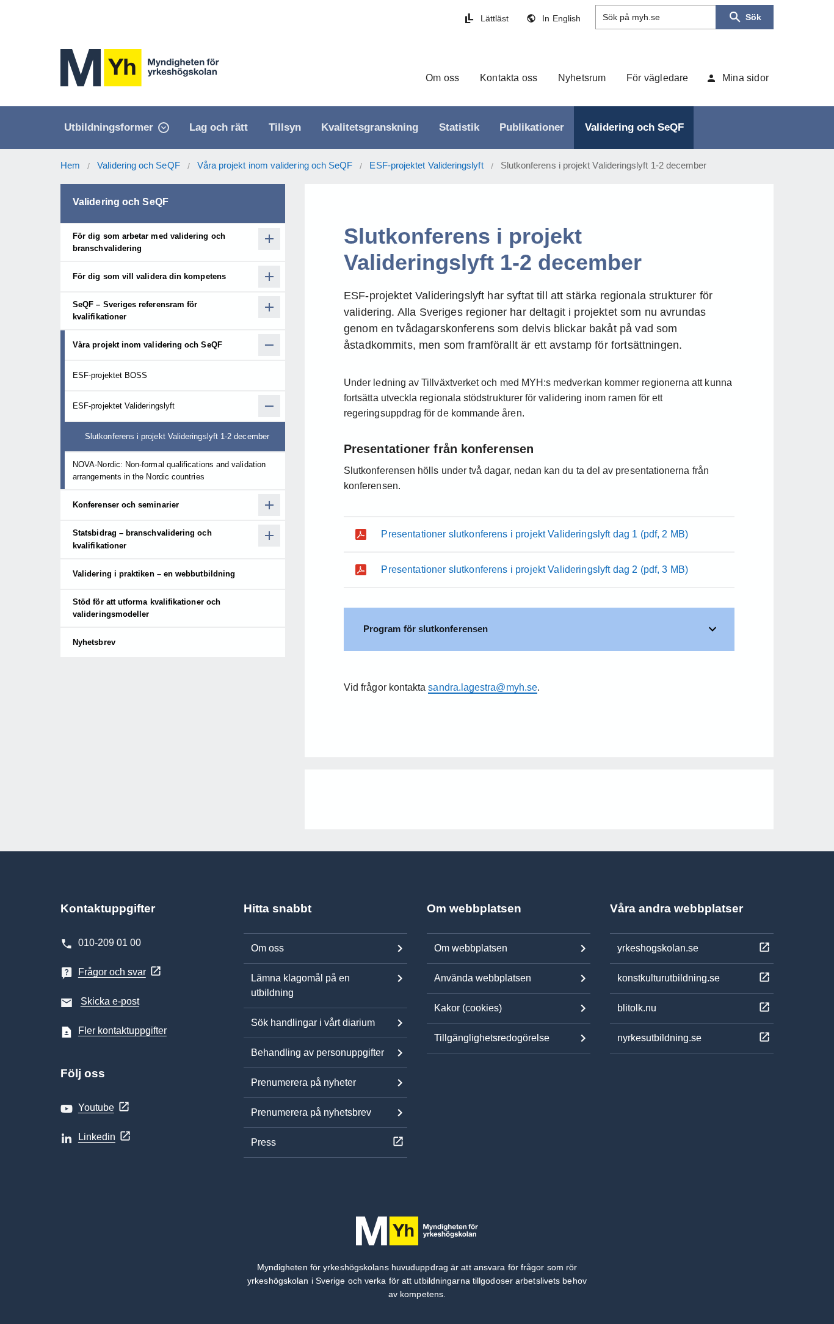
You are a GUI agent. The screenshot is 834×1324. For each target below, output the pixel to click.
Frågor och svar (112, 972)
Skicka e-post (110, 1001)
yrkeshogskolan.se (657, 948)
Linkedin (96, 1137)
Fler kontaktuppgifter (122, 1030)
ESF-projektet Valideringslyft (426, 165)
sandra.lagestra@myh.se (482, 687)
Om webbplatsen (470, 948)
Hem (70, 165)
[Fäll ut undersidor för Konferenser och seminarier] (269, 505)
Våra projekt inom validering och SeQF (275, 165)
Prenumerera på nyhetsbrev (311, 1112)
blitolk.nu (636, 1008)
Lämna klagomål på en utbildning (300, 985)
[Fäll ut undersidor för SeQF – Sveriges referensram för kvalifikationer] (269, 307)
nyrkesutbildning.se (659, 1038)
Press (263, 1142)
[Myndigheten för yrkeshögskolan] (140, 67)
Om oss (267, 948)
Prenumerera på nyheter (303, 1082)
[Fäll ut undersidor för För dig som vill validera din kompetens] (269, 277)
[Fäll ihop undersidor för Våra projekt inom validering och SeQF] (269, 345)
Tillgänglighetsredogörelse (491, 1038)
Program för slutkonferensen (425, 629)
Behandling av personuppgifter (317, 1052)
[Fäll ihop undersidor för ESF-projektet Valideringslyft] (269, 406)
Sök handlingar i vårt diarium (313, 1022)
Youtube (96, 1107)
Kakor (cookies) (468, 1008)
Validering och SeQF (138, 165)
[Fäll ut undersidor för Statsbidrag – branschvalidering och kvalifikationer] (269, 536)
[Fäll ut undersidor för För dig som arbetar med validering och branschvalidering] (269, 239)
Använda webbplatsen (482, 978)
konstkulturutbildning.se (668, 978)
